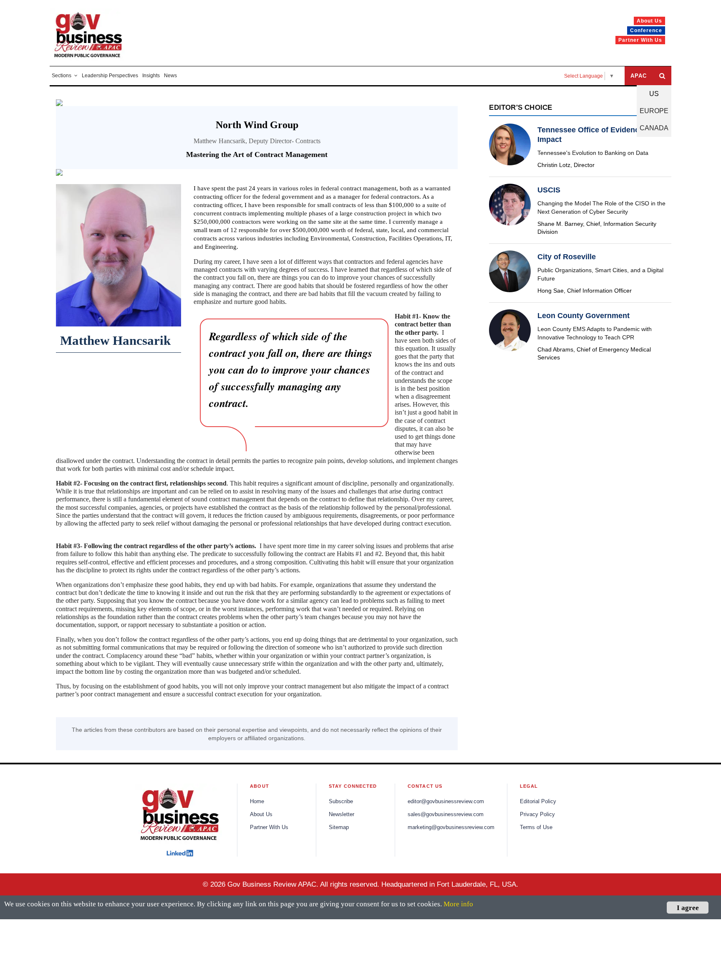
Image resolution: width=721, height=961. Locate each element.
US (654, 93)
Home (257, 801)
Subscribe (341, 801)
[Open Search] (662, 75)
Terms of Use (536, 827)
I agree (688, 907)
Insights (151, 75)
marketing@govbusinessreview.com (451, 827)
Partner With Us (269, 827)
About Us (261, 814)
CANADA (654, 128)
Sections (61, 75)
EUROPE (654, 110)
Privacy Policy (537, 814)
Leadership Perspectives (110, 75)
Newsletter (341, 814)
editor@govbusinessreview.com (446, 801)
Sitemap (339, 827)
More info (458, 904)
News (170, 75)
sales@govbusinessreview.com (446, 814)
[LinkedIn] (179, 853)
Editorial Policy (538, 801)
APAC (638, 76)
